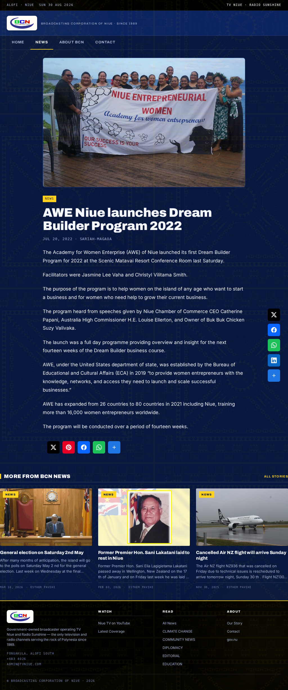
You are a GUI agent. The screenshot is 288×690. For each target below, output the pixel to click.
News (41, 42)
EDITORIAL (171, 656)
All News (169, 623)
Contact (105, 42)
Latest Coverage (111, 631)
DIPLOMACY (173, 648)
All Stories (276, 476)
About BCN (71, 42)
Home (18, 42)
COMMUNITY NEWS (179, 639)
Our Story (234, 623)
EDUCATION (172, 664)
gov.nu (232, 639)
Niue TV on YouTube (114, 623)
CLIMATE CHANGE (177, 631)
